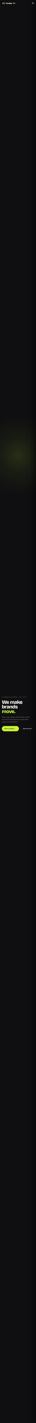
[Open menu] (33, 3)
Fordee (10, 3)
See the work (27, 729)
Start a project (10, 729)
